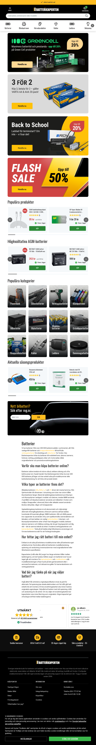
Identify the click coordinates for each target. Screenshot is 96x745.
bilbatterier (52, 453)
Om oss (39, 687)
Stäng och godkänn (70, 738)
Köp (37, 228)
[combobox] (48, 15)
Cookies (39, 700)
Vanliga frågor (13, 687)
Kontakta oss (69, 687)
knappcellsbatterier (47, 450)
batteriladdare (52, 519)
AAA (41, 490)
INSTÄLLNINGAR (26, 738)
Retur (10, 696)
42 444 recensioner (29, 618)
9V (51, 490)
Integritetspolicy (42, 691)
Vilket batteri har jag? (16, 704)
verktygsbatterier (28, 453)
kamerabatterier (28, 529)
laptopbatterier (46, 559)
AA (37, 490)
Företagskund (13, 700)
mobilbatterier (61, 559)
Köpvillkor (40, 696)
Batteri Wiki (12, 691)
